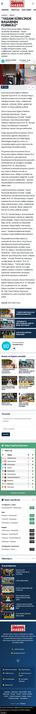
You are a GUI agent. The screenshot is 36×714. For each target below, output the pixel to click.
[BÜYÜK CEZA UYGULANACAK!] (9, 397)
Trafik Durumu (9, 673)
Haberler (4, 15)
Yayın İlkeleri (24, 698)
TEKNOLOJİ (15, 10)
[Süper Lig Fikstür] (33, 500)
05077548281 (19, 649)
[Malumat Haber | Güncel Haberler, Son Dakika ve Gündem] (17, 3)
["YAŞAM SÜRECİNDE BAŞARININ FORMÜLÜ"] (18, 74)
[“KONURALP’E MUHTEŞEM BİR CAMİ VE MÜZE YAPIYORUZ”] (26, 364)
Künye (29, 696)
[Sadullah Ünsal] (6, 346)
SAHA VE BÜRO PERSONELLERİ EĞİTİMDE (24, 405)
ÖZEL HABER (26, 10)
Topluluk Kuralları (13, 698)
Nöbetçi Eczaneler (11, 669)
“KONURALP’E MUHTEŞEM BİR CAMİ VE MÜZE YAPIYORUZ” (26, 371)
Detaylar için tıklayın (18, 493)
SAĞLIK (18, 694)
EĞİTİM (30, 694)
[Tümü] (33, 559)
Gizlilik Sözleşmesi (15, 696)
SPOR (29, 692)
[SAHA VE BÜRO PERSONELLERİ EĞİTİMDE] (26, 397)
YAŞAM (24, 694)
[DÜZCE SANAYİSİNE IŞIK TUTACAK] (26, 380)
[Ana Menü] (2, 4)
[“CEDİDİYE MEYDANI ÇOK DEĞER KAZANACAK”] (9, 364)
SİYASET (12, 694)
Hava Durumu (26, 669)
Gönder (6, 434)
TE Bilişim (23, 703)
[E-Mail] (14, 348)
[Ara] (33, 4)
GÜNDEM (5, 10)
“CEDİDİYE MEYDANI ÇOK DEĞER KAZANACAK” (8, 371)
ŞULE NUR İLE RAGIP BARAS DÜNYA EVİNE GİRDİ (8, 388)
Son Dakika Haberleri (23, 680)
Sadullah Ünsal (17, 344)
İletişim (24, 696)
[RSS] (18, 660)
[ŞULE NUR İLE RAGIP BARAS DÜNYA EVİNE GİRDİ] (9, 380)
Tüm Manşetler (9, 679)
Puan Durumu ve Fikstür (25, 674)
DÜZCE (12, 15)
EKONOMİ (6, 694)
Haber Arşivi (9, 685)
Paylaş (6, 87)
